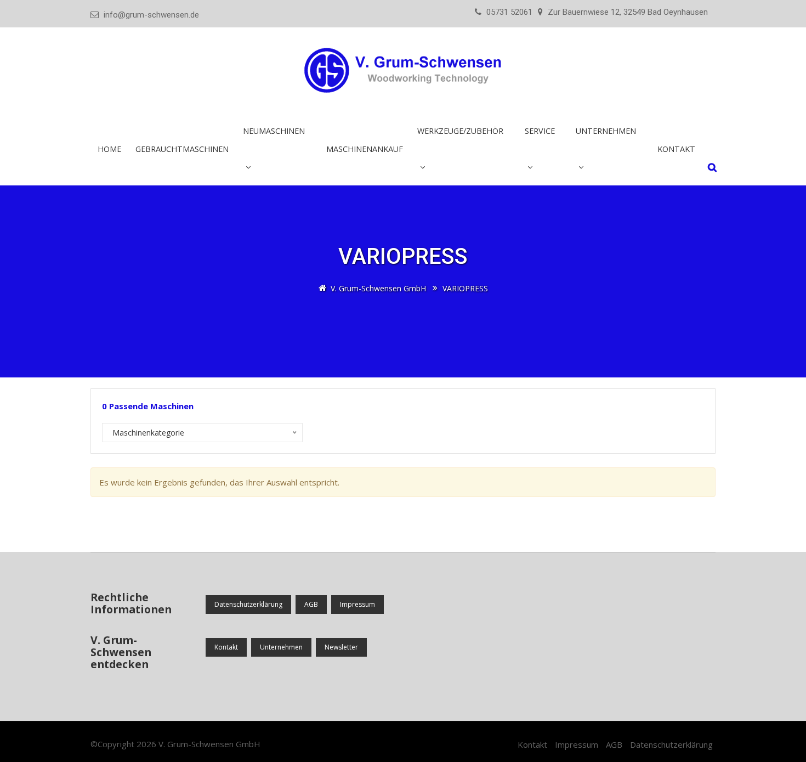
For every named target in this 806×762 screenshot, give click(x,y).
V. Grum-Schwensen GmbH (209, 743)
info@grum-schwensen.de (151, 15)
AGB (311, 604)
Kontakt (676, 149)
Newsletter (341, 647)
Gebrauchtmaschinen (182, 149)
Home (109, 149)
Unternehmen (281, 647)
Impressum (357, 604)
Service (540, 131)
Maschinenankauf (364, 149)
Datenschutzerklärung (248, 604)
